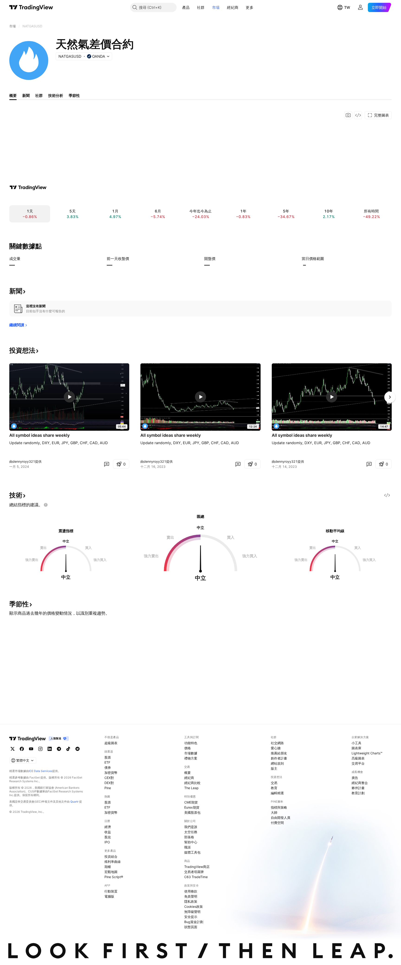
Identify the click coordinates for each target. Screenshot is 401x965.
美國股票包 (192, 812)
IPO (107, 842)
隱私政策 (190, 901)
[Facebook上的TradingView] (22, 749)
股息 (107, 837)
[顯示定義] (23, 258)
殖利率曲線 (112, 862)
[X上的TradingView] (12, 749)
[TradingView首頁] (31, 7)
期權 (107, 867)
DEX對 (109, 783)
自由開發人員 (280, 817)
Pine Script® (113, 877)
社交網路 (277, 743)
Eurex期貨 (191, 807)
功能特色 (190, 743)
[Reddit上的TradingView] (77, 749)
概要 (187, 773)
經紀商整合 (360, 783)
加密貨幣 (110, 773)
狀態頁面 (190, 927)
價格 (187, 748)
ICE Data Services (40, 771)
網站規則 (277, 763)
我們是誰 (190, 827)
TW (347, 7)
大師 (274, 812)
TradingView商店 (197, 867)
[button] (193, 7)
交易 (274, 783)
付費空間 (277, 823)
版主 (274, 768)
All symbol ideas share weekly (39, 435)
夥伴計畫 (358, 788)
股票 (107, 757)
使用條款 (190, 891)
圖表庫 (356, 748)
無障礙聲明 (192, 912)
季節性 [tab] (74, 95)
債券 (107, 767)
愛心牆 (276, 748)
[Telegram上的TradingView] (59, 749)
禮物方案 (190, 758)
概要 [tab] (13, 95)
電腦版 (109, 896)
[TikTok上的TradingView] (68, 749)
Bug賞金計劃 (193, 922)
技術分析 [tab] (55, 95)
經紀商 (232, 7)
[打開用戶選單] (360, 7)
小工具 (356, 743)
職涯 (187, 847)
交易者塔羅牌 (194, 872)
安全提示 (190, 917)
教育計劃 (358, 793)
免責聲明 (190, 896)
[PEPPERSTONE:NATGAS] (14, 426)
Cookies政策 (193, 906)
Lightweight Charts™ (367, 753)
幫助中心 (190, 842)
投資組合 (110, 856)
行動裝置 (110, 891)
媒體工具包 (192, 852)
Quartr (74, 801)
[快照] (348, 115)
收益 (107, 832)
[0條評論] (106, 464)
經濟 (107, 827)
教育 (274, 788)
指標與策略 (279, 807)
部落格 (189, 837)
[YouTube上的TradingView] (31, 749)
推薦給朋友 (279, 753)
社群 (201, 7)
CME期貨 (191, 802)
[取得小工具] (358, 115)
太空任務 (190, 832)
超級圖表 (110, 743)
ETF (107, 762)
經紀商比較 (192, 783)
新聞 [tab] (26, 95)
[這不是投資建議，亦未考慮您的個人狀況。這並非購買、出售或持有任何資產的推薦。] (46, 505)
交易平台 (358, 763)
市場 (216, 7)
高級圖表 (358, 758)
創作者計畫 (279, 758)
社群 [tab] (39, 95)
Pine (107, 788)
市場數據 (190, 753)
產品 (186, 7)
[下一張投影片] (389, 397)
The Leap (191, 788)
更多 (249, 7)
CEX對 (109, 778)
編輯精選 (277, 793)
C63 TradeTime (196, 877)
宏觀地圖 (110, 872)
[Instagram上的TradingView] (40, 749)
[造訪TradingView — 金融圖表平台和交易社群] (28, 187)
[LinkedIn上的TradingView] (49, 749)
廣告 (355, 778)
